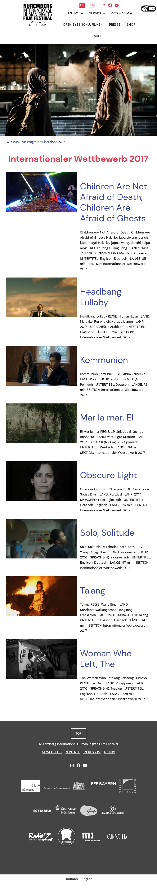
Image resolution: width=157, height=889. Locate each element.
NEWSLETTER (52, 752)
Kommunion (104, 360)
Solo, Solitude (107, 532)
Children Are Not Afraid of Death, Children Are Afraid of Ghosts (113, 202)
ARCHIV (109, 752)
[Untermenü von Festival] (82, 13)
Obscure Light (108, 475)
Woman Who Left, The (106, 658)
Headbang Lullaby (100, 297)
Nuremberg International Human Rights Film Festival (78, 744)
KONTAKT (72, 752)
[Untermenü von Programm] (131, 13)
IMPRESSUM (92, 752)
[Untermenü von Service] (104, 13)
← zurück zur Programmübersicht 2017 (35, 142)
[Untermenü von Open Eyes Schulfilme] (102, 25)
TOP (78, 733)
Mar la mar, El (106, 417)
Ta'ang (92, 590)
